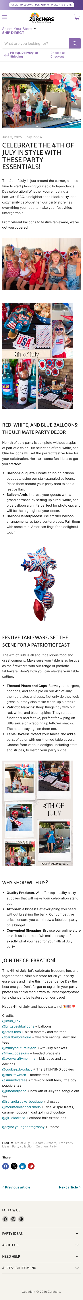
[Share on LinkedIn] (22, 1166)
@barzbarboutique (17, 1037)
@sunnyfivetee (14, 1080)
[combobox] (35, 43)
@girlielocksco (13, 1118)
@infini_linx (11, 1021)
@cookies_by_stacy (17, 1069)
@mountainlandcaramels (21, 1107)
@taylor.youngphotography (23, 1127)
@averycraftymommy (18, 1058)
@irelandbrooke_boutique (22, 1101)
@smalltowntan (14, 1075)
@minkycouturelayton (19, 1048)
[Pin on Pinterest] (31, 1166)
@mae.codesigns (15, 1053)
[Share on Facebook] (5, 1166)
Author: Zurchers (44, 1143)
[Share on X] (14, 1166)
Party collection (22, 1146)
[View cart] (77, 17)
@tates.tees (12, 1032)
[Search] (75, 43)
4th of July (22, 1143)
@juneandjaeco (14, 1091)
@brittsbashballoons (18, 1026)
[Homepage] (41, 17)
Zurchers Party (46, 1146)
